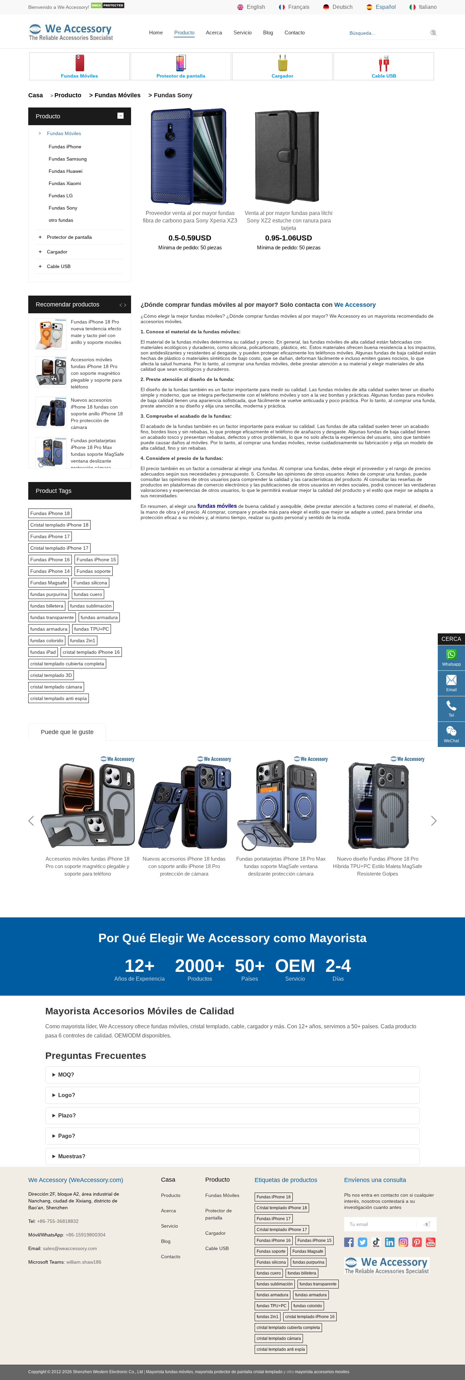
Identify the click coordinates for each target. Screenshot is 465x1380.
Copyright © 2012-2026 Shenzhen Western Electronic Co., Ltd (85, 1371)
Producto (184, 32)
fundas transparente (52, 617)
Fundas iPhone (65, 146)
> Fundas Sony (169, 95)
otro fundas (61, 220)
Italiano (428, 7)
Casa (35, 95)
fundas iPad (43, 652)
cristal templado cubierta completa (67, 663)
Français (298, 7)
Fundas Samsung (68, 159)
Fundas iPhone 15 (96, 559)
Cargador (57, 251)
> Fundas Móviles (114, 95)
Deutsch (343, 7)
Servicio (243, 32)
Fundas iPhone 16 (50, 559)
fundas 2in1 (82, 640)
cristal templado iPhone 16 (91, 652)
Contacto (295, 32)
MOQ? (66, 1075)
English (256, 7)
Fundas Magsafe (48, 582)
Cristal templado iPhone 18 (59, 525)
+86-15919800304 (86, 1234)
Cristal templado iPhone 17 (59, 548)
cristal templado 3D (51, 675)
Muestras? (71, 1156)
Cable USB (58, 266)
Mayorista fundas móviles (169, 1371)
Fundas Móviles (64, 133)
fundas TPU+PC (91, 629)
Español (386, 7)
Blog (268, 32)
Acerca (214, 32)
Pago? (66, 1136)
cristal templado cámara (56, 686)
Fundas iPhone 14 (50, 571)
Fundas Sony (63, 208)
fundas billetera (46, 606)
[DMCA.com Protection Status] (108, 7)
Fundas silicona (90, 582)
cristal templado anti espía (58, 698)
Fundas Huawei (65, 171)
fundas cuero (88, 594)
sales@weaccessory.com (70, 1248)
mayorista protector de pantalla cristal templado (239, 1371)
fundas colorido (46, 640)
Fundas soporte (94, 571)
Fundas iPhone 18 (50, 513)
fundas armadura (99, 617)
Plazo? (67, 1115)
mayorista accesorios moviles (322, 1371)
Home (156, 32)
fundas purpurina (48, 594)
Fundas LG (61, 195)
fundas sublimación (91, 606)
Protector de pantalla (69, 237)
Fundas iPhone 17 (50, 536)
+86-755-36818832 (58, 1221)
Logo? (66, 1095)
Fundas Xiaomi (65, 183)
